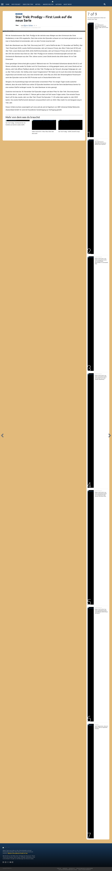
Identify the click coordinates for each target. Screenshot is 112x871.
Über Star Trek (28, 4)
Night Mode (68, 4)
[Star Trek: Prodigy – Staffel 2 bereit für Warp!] (70, 120)
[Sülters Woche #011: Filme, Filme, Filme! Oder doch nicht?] (44, 120)
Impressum (65, 868)
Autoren (58, 4)
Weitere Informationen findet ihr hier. (18, 853)
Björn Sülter (28, 25)
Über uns (59, 868)
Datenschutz (72, 868)
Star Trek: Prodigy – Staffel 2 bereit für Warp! (69, 131)
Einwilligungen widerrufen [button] (84, 869)
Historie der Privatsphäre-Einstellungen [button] (68, 869)
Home (7, 4)
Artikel (38, 4)
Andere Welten (48, 4)
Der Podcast (16, 4)
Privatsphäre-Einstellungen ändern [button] (84, 868)
